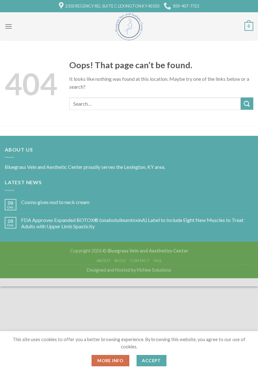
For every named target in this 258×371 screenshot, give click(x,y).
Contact (139, 260)
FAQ (158, 260)
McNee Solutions (153, 270)
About (104, 260)
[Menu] (8, 26)
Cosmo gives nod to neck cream (55, 202)
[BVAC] (129, 26)
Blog (120, 260)
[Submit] (247, 103)
